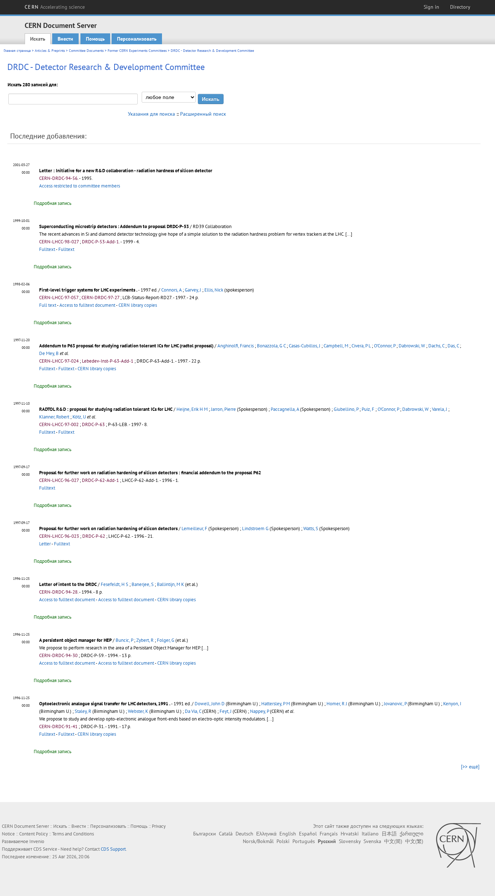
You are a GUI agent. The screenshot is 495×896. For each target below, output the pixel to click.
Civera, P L (361, 346)
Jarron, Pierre (223, 409)
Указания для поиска (151, 114)
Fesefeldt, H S (114, 584)
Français (329, 833)
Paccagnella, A (285, 409)
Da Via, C (193, 711)
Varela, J (439, 409)
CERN (55, 7)
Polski (283, 841)
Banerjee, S (143, 584)
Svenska (372, 841)
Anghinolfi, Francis (235, 346)
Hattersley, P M (275, 704)
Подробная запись (52, 203)
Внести (65, 39)
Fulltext (47, 249)
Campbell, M (336, 346)
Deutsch (244, 833)
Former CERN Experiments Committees (137, 50)
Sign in (431, 7)
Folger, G (165, 640)
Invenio (36, 841)
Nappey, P (259, 711)
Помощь (95, 39)
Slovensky (350, 841)
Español (308, 833)
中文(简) (393, 841)
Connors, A (171, 290)
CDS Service (45, 849)
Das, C (453, 346)
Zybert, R (145, 640)
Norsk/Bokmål (258, 841)
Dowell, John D (210, 704)
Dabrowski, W (412, 346)
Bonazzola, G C (271, 346)
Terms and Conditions (73, 834)
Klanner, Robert (54, 417)
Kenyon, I (452, 704)
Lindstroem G (255, 528)
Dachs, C (436, 346)
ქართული (411, 833)
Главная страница (17, 50)
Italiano (370, 833)
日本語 (389, 833)
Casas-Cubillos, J (304, 346)
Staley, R (83, 711)
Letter (45, 544)
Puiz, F (368, 409)
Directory (460, 7)
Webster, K (138, 711)
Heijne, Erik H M (192, 409)
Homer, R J (336, 704)
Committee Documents (86, 50)
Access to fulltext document (87, 305)
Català (226, 833)
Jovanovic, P (395, 704)
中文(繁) (414, 841)
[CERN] (458, 845)
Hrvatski (350, 833)
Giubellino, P (346, 409)
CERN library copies (137, 305)
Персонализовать (137, 39)
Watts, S (310, 528)
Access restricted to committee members (79, 186)
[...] (348, 234)
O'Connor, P (384, 346)
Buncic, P (124, 640)
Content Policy (33, 834)
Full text (47, 305)
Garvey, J (193, 290)
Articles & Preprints (50, 50)
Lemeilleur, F (194, 528)
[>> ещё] (470, 766)
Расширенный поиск (203, 114)
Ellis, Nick (213, 290)
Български (204, 833)
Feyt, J (226, 711)
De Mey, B (49, 353)
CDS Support (113, 849)
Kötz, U (79, 417)
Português (303, 841)
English (287, 833)
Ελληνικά (266, 833)
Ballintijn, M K (170, 584)
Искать (37, 39)
